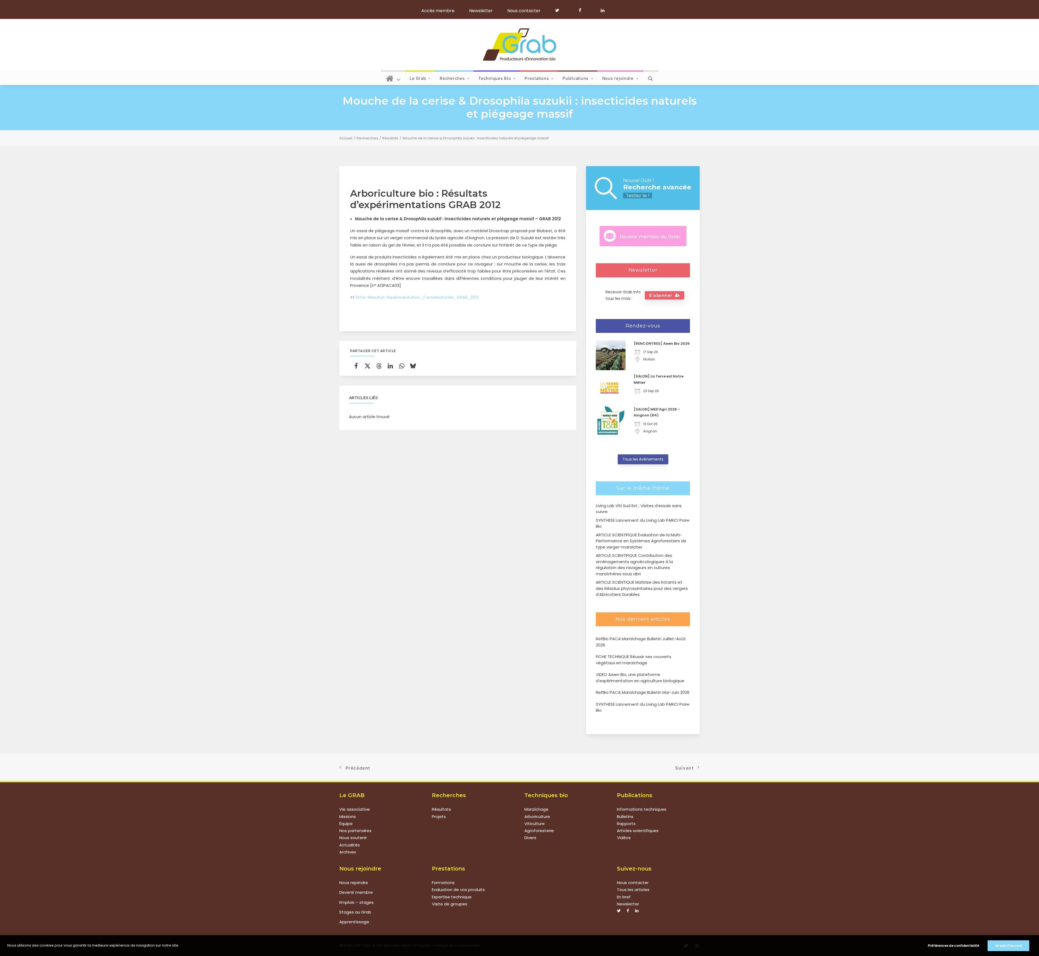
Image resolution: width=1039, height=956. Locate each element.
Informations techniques (641, 809)
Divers (530, 837)
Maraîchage (536, 809)
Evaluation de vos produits (458, 889)
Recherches (452, 78)
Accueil (345, 138)
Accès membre (438, 11)
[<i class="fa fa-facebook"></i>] (582, 10)
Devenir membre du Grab (650, 237)
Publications (575, 78)
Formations (443, 882)
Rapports (626, 823)
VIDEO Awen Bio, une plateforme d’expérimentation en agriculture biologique (640, 678)
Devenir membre (356, 892)
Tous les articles (633, 889)
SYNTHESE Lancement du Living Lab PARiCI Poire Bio (642, 707)
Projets (439, 816)
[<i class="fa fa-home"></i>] (393, 77)
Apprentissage (354, 922)
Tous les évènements (643, 459)
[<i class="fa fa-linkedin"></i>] (601, 10)
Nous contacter (524, 11)
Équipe (346, 823)
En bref (624, 897)
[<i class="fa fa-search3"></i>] (650, 77)
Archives (347, 852)
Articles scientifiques (638, 830)
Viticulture (534, 823)
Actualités (349, 845)
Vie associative (354, 809)
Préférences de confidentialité (953, 945)
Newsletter (481, 11)
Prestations (537, 78)
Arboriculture (537, 816)
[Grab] (519, 44)
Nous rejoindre (618, 78)
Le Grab (418, 78)
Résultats (390, 138)
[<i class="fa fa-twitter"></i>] (559, 10)
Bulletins (625, 816)
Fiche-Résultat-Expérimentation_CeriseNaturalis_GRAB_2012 (417, 297)
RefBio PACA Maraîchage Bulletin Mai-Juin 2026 (642, 692)
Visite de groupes (449, 904)
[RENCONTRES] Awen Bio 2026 (662, 343)
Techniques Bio (494, 78)
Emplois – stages (356, 902)
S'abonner (661, 295)
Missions (347, 816)
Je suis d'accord (1008, 945)
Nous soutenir (353, 837)
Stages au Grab (355, 912)
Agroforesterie (539, 830)
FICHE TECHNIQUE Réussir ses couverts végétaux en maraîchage (633, 660)
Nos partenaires (355, 830)
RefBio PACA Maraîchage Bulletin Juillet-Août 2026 (641, 642)
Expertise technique (452, 897)
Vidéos (624, 837)
